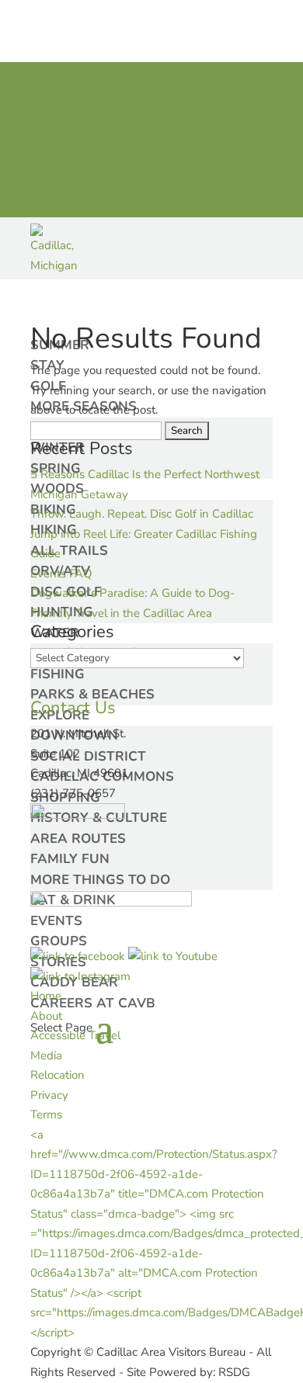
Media (46, 1055)
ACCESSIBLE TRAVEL (88, 111)
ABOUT (50, 171)
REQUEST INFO (72, 131)
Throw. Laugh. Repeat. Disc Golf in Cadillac (141, 514)
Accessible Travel (75, 1035)
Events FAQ (61, 573)
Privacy (49, 1095)
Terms (46, 1114)
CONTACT (57, 210)
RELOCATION (66, 190)
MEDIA (49, 150)
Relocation (57, 1075)
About (46, 1016)
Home (45, 995)
